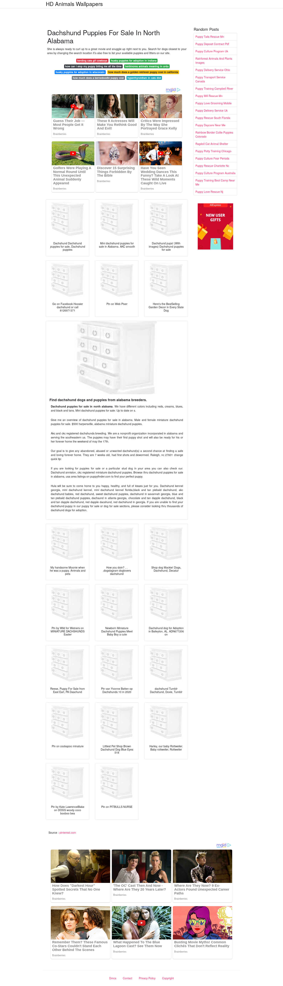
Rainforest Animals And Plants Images (213, 60)
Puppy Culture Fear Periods (212, 158)
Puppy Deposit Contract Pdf (212, 44)
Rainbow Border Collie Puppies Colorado (214, 134)
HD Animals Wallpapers (74, 3)
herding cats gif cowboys (92, 60)
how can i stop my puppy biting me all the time (93, 66)
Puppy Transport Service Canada (210, 79)
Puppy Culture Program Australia (215, 173)
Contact (127, 978)
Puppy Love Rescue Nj (209, 192)
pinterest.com (67, 832)
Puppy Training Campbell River (214, 88)
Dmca (112, 978)
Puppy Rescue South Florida (212, 118)
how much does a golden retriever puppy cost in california (143, 72)
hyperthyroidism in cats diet (144, 78)
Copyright (168, 978)
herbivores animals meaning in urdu (147, 66)
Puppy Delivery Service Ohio (212, 70)
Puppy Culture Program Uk (211, 51)
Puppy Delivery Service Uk (211, 110)
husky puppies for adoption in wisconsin (80, 72)
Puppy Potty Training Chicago (213, 151)
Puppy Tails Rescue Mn (209, 36)
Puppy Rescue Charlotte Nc (212, 166)
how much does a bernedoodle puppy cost (98, 78)
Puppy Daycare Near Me (210, 125)
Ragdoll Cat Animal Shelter (211, 144)
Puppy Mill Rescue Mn (209, 96)
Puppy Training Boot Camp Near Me (215, 182)
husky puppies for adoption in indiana (134, 60)
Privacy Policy (147, 978)
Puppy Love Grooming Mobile (213, 103)
